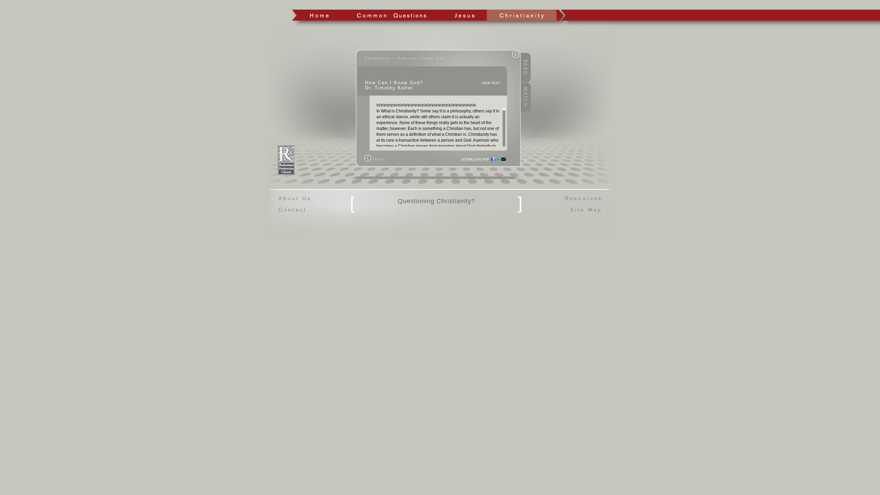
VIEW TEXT (490, 83)
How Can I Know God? (394, 82)
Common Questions (391, 15)
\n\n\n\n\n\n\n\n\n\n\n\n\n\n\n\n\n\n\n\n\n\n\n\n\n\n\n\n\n (438, 124)
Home (319, 15)
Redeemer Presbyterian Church (286, 160)
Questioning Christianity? (436, 201)
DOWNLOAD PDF (475, 159)
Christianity (522, 15)
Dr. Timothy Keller (389, 87)
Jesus (464, 15)
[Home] (367, 160)
